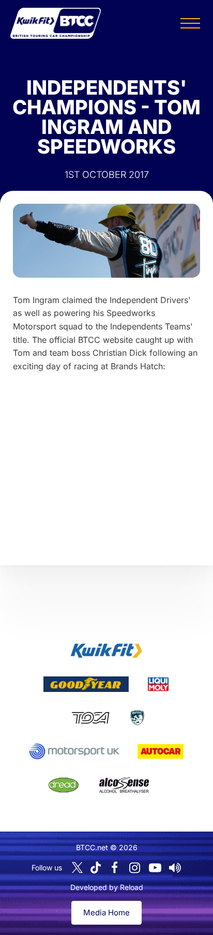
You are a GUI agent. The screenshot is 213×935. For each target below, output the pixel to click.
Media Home (106, 912)
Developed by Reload (106, 887)
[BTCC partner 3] (158, 684)
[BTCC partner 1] (106, 650)
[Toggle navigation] (190, 23)
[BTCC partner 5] (137, 718)
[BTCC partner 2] (86, 684)
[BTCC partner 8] (63, 785)
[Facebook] (115, 868)
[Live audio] (175, 868)
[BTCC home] (55, 23)
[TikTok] (95, 867)
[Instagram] (135, 868)
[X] (77, 867)
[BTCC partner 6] (74, 751)
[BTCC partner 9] (124, 785)
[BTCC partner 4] (90, 718)
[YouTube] (155, 868)
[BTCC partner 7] (161, 751)
